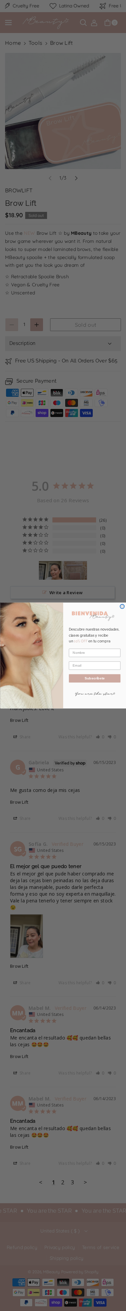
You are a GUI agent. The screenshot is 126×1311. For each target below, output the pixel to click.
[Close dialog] (122, 606)
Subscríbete (94, 678)
